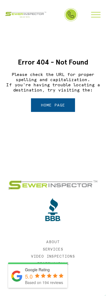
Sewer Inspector (25, 15)
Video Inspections (53, 256)
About (53, 242)
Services (53, 249)
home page (53, 105)
